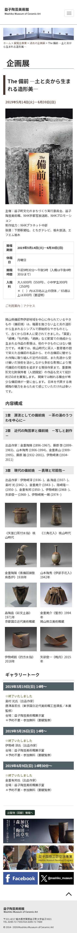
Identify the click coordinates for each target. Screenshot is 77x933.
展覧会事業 (20, 43)
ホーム (7, 43)
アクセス (29, 306)
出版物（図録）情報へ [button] (20, 812)
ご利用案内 (12, 306)
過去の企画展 (37, 43)
